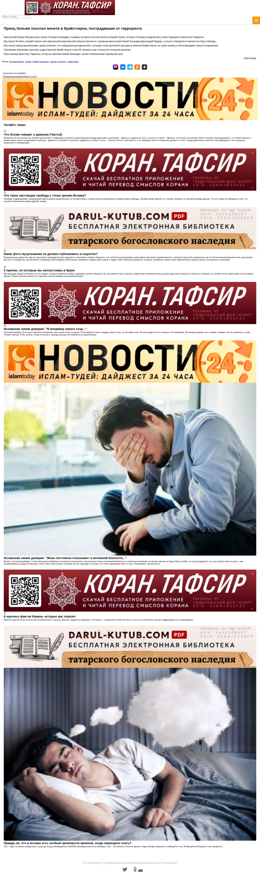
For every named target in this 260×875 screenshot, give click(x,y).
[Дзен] (144, 67)
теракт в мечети (58, 61)
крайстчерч (73, 61)
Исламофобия (16, 61)
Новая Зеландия (40, 61)
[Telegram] (130, 67)
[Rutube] (115, 67)
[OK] (137, 67)
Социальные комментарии (20, 76)
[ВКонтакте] (122, 67)
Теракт (28, 61)
